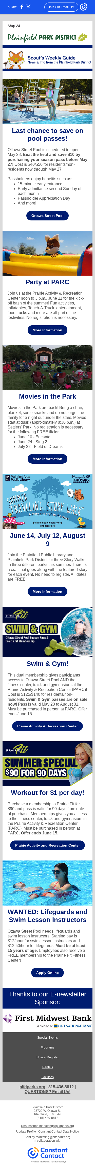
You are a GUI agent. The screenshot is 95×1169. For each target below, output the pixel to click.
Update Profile (26, 1131)
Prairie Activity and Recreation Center (47, 845)
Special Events (47, 1037)
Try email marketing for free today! (47, 1161)
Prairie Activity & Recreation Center (47, 726)
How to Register (47, 1057)
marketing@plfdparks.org (53, 1137)
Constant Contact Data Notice (58, 1131)
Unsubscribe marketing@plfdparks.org (47, 1126)
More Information (47, 330)
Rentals (47, 1067)
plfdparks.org (32, 1087)
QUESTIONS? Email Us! (47, 1092)
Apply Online (47, 973)
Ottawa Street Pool (47, 216)
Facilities (48, 1077)
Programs (47, 1047)
